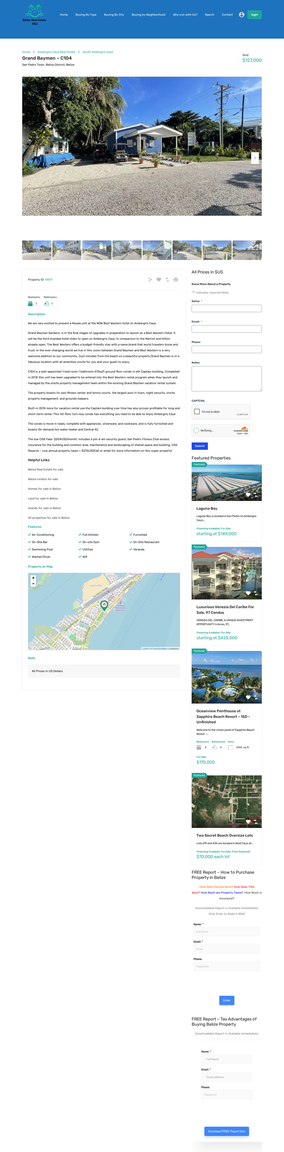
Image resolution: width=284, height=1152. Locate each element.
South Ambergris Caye (98, 52)
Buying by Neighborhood (148, 14)
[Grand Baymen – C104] (104, 605)
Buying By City (114, 14)
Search (209, 14)
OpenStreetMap (159, 648)
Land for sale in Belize (43, 498)
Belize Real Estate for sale (45, 469)
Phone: (196, 342)
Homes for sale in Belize (44, 489)
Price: (193, 974)
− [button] (33, 583)
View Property (227, 493)
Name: (197, 301)
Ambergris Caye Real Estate (56, 52)
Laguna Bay (206, 508)
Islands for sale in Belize (44, 508)
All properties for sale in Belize (49, 518)
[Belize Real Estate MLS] (34, 23)
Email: (197, 321)
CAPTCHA (198, 400)
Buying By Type (86, 14)
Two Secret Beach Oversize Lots (224, 835)
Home (64, 14)
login (254, 14)
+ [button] (33, 578)
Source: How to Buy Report (196, 981)
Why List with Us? (185, 14)
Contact (227, 14)
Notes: (196, 362)
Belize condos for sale (43, 479)
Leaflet (145, 648)
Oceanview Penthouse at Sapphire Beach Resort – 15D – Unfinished (223, 716)
